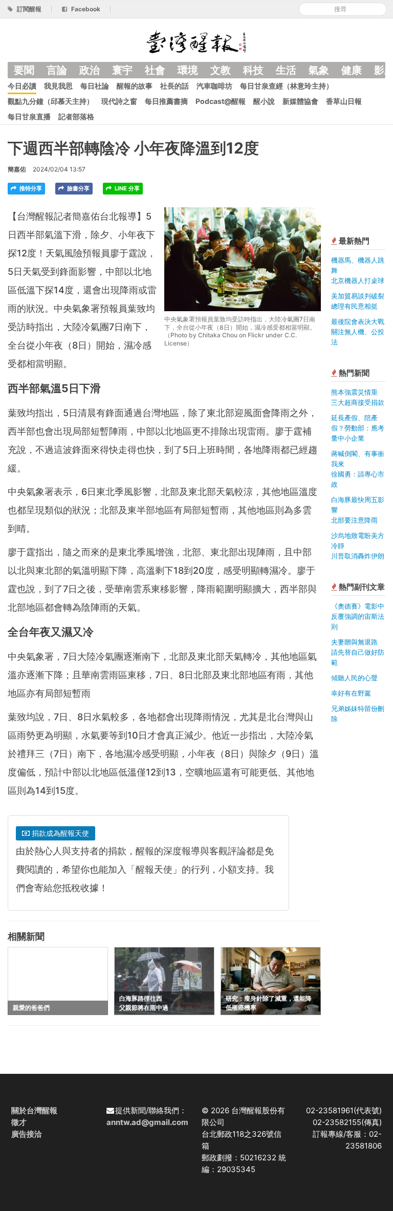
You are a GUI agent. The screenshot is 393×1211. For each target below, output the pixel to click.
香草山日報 (344, 101)
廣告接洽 (26, 1134)
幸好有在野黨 (351, 693)
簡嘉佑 (17, 169)
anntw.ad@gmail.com (147, 1122)
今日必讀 (22, 85)
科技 (253, 70)
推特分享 (30, 188)
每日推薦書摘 (166, 101)
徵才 (19, 1122)
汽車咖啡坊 (214, 85)
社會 (155, 70)
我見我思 (58, 85)
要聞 (24, 70)
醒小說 (264, 101)
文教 (220, 70)
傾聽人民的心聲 (354, 678)
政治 (89, 70)
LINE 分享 (126, 188)
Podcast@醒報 (220, 101)
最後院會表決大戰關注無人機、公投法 (357, 331)
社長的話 (174, 85)
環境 (188, 70)
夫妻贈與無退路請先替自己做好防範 (357, 652)
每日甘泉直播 (29, 116)
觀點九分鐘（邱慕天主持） (51, 101)
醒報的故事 (134, 85)
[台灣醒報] (196, 40)
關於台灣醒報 (34, 1110)
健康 (351, 70)
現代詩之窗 (119, 101)
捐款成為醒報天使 (59, 833)
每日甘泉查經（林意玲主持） (286, 85)
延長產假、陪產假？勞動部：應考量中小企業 (357, 428)
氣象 (319, 70)
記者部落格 (76, 116)
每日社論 (94, 85)
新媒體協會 (300, 101)
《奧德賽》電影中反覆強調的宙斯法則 (357, 616)
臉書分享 (78, 188)
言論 (57, 70)
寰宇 (122, 70)
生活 (286, 70)
